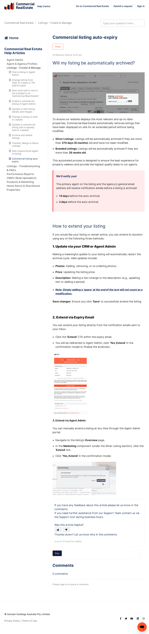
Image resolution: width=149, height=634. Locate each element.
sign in (63, 584)
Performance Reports (20, 174)
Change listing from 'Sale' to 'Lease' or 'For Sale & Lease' (23, 83)
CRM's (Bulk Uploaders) (21, 177)
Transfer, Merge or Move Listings (25, 144)
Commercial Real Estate (19, 22)
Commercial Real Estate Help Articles (23, 51)
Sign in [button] (141, 6)
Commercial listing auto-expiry (25, 160)
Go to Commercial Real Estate (92, 6)
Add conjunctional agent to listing (25, 152)
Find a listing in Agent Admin (23, 73)
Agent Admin (15, 59)
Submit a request (122, 6)
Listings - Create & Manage (55, 22)
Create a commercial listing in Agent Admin (24, 102)
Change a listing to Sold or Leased (24, 118)
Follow (58, 46)
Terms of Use (29, 620)
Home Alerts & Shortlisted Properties (23, 187)
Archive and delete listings (22, 136)
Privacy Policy (12, 620)
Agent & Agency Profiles (22, 63)
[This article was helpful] (58, 530)
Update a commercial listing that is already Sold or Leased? (23, 127)
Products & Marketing (20, 181)
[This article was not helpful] (66, 530)
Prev (57, 553)
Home (13, 38)
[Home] (19, 6)
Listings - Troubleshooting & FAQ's (23, 168)
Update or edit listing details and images (23, 110)
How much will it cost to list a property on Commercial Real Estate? (25, 93)
